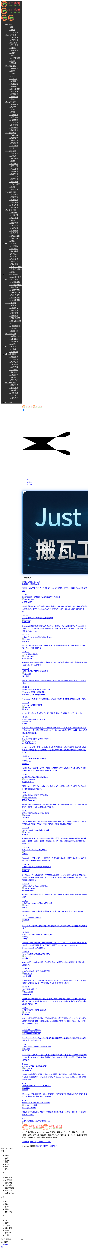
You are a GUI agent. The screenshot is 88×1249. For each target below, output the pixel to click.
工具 (35, 989)
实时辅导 (39, 1121)
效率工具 (39, 1103)
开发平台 (39, 971)
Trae (23, 989)
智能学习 (44, 777)
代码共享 (25, 886)
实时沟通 (39, 886)
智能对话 (45, 830)
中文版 (31, 989)
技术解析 (43, 850)
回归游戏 (43, 597)
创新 (27, 654)
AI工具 (25, 759)
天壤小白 (37, 777)
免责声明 (33, 1142)
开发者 (38, 671)
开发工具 (48, 903)
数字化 (31, 654)
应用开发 (32, 739)
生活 (13, 1149)
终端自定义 (46, 954)
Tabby (24, 954)
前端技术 (36, 850)
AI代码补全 (26, 867)
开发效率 (37, 759)
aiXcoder (25, 1066)
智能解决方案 (46, 637)
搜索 (2, 1149)
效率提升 (44, 671)
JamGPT (25, 830)
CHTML (25, 850)
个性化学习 (32, 1121)
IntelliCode (31, 1047)
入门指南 (25, 777)
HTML (30, 850)
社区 (9, 1149)
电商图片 (46, 813)
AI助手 (25, 1030)
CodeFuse (25, 971)
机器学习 (37, 918)
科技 (36, 654)
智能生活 (43, 618)
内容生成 (38, 830)
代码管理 (32, 671)
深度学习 (39, 689)
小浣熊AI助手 (34, 618)
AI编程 (25, 903)
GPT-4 (26, 705)
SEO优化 (31, 830)
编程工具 (47, 867)
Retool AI (25, 739)
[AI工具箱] (32, 408)
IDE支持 (34, 867)
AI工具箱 (38, 1146)
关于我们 (47, 1142)
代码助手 (25, 689)
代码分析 (32, 795)
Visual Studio (39, 1047)
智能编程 (32, 689)
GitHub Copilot (33, 903)
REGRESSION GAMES (31, 597)
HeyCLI (25, 719)
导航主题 (4, 1244)
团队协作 (32, 1103)
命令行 (30, 719)
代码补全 (41, 903)
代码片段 (25, 671)
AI (23, 705)
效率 (43, 719)
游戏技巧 (50, 597)
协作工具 (32, 886)
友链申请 (25, 1142)
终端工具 (38, 954)
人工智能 (25, 618)
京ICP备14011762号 (49, 1146)
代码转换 (31, 759)
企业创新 (37, 637)
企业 (24, 654)
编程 (46, 795)
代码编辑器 (33, 705)
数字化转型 (38, 935)
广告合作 (40, 1142)
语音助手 (49, 618)
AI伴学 (25, 1121)
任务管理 (25, 1103)
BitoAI (24, 935)
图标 (2, 1247)
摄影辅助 (32, 813)
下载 (27, 989)
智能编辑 (39, 813)
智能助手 (43, 1010)
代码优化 (25, 795)
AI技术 (25, 637)
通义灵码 (46, 689)
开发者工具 (37, 719)
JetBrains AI (26, 1086)
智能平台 (47, 739)
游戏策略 (56, 597)
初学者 (31, 777)
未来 (32, 918)
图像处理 (25, 813)
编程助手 (44, 759)
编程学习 (46, 1121)
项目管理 (46, 1103)
